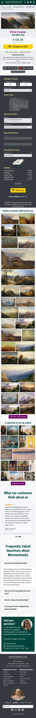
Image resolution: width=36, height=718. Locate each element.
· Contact (5, 672)
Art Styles (9, 7)
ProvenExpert (12, 529)
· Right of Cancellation (8, 681)
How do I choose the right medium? (17, 600)
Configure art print (19, 46)
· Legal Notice (6, 674)
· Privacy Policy (6, 678)
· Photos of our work (24, 678)
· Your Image (22, 672)
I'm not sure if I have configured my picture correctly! (17, 607)
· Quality (21, 676)
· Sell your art (22, 674)
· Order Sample (23, 683)
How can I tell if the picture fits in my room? (17, 592)
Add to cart (19, 190)
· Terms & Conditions (8, 676)
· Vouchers (22, 681)
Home (3, 7)
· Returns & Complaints (8, 683)
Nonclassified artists (18, 7)
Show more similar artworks (18, 417)
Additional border (8, 88)
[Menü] (2, 2)
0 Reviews (21, 72)
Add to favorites (27, 68)
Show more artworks (18, 483)
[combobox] (18, 90)
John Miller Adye (30, 7)
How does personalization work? (16, 563)
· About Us (5, 685)
